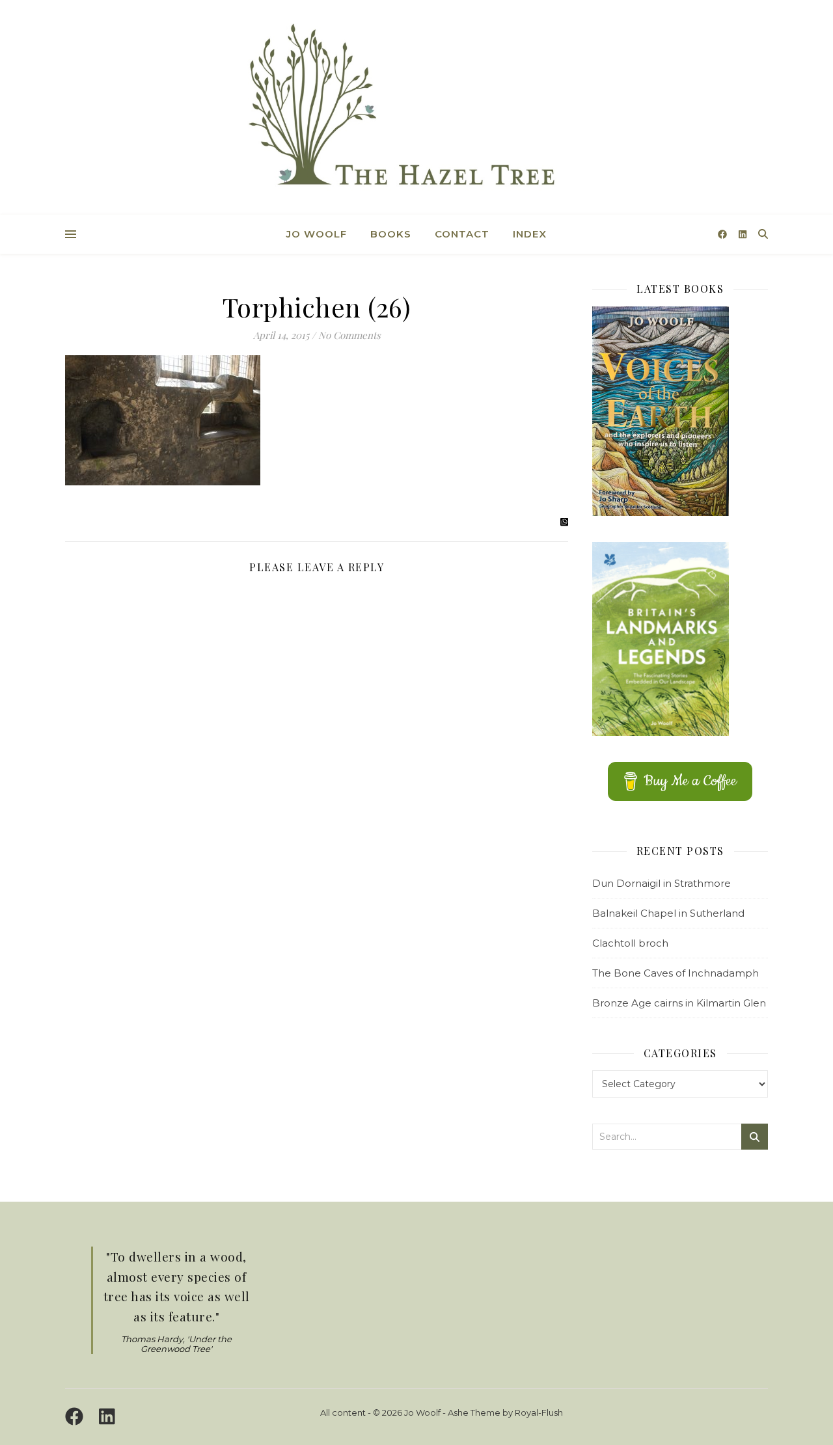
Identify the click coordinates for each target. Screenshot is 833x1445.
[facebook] (724, 234)
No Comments (349, 335)
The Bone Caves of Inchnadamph (675, 973)
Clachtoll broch (630, 943)
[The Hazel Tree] (416, 109)
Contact (462, 234)
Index (530, 234)
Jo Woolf (316, 234)
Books (390, 234)
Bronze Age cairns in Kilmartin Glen (679, 1003)
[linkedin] (742, 234)
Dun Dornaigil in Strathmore (661, 883)
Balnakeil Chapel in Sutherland (668, 913)
